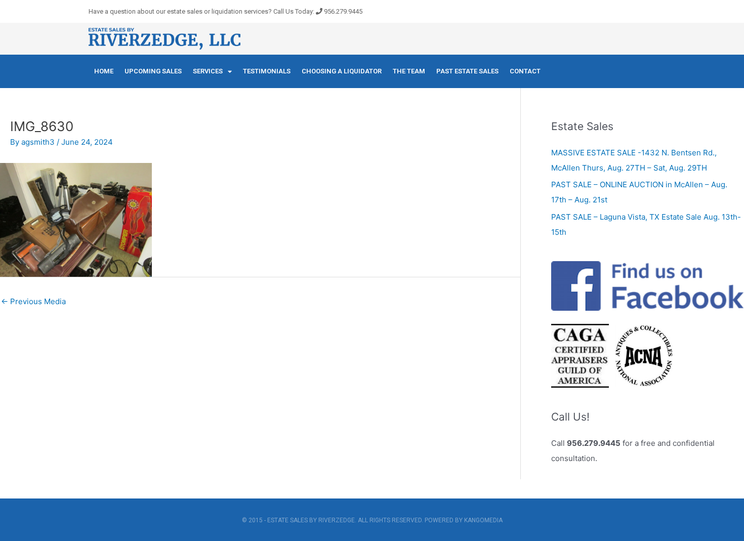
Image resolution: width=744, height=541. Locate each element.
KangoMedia (483, 520)
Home (103, 71)
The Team (409, 71)
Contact (525, 71)
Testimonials (267, 71)
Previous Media (33, 301)
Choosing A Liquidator (342, 71)
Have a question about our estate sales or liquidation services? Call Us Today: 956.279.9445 (225, 11)
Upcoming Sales (153, 71)
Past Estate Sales (467, 71)
